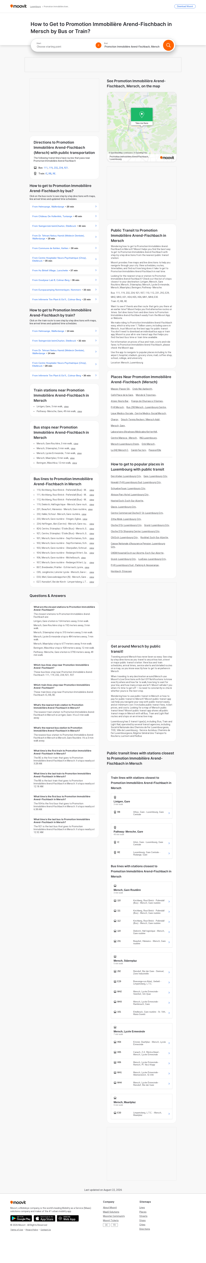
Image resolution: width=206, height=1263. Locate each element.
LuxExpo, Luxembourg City (152, 559)
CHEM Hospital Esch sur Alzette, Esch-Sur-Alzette (137, 553)
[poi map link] (142, 127)
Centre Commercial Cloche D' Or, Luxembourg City (137, 513)
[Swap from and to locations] (98, 45)
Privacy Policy (32, 1230)
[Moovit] (18, 6)
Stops (142, 1220)
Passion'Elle (155, 450)
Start (39, 43)
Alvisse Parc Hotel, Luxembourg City (130, 494)
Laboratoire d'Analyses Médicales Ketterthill (134, 431)
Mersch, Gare (118, 425)
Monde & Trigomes (146, 395)
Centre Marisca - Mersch (124, 438)
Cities (142, 1224)
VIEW (66, 406)
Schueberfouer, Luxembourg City (128, 488)
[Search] (168, 45)
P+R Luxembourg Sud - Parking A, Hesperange (135, 565)
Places (142, 1212)
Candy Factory (138, 450)
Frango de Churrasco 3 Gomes (147, 401)
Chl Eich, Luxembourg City (124, 537)
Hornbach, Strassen (121, 571)
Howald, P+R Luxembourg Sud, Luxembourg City (136, 482)
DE (106, 1225)
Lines (142, 1207)
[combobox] (65, 46)
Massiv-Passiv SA (120, 389)
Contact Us (46, 1230)
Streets (143, 1216)
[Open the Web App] (68, 1218)
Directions (144, 1229)
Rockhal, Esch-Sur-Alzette (154, 537)
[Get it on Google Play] (21, 1218)
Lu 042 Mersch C (119, 450)
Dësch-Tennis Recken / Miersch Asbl (140, 419)
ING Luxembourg (148, 438)
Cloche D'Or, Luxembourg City (126, 525)
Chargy (114, 419)
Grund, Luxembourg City (156, 525)
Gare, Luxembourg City (155, 476)
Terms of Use (16, 1230)
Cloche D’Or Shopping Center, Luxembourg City (135, 531)
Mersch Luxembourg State (125, 444)
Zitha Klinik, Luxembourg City (126, 519)
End (106, 43)
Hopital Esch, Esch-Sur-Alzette (127, 500)
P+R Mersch (117, 407)
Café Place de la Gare (122, 395)
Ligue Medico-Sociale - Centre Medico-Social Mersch (138, 413)
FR (114, 1225)
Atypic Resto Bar (120, 401)
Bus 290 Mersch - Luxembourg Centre (146, 407)
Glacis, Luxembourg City (123, 507)
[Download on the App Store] (44, 1218)
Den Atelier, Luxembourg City (126, 476)
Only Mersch (148, 444)
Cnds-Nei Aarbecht (142, 389)
